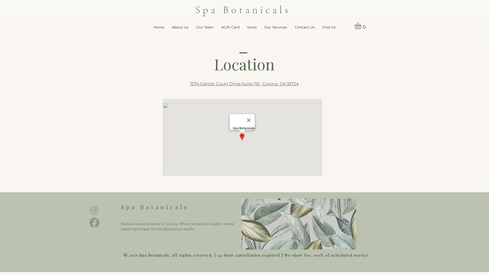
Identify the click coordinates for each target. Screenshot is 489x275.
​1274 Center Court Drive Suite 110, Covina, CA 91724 (244, 83)
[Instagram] (94, 210)
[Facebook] (94, 223)
